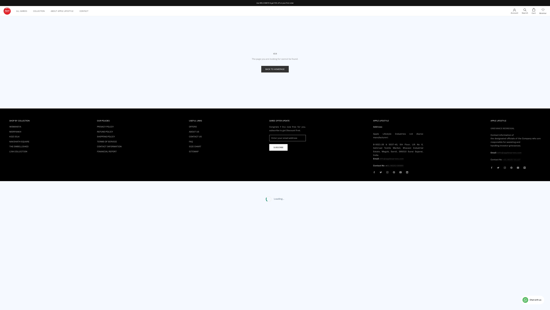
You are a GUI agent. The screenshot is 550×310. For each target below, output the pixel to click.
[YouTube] (400, 172)
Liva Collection (18, 151)
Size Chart (195, 146)
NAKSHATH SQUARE (19, 141)
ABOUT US (194, 131)
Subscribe (278, 147)
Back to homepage (275, 69)
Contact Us (195, 136)
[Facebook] (374, 172)
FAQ (191, 141)
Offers (193, 126)
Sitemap (194, 151)
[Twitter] (381, 172)
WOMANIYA (15, 126)
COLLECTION (39, 11)
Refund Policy (105, 131)
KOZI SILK (14, 136)
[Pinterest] (394, 172)
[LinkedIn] (407, 172)
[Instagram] (387, 172)
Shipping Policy (106, 136)
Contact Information (109, 146)
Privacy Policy (105, 126)
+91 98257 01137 (511, 159)
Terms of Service (107, 141)
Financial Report (107, 151)
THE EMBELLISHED (19, 146)
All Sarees (21, 11)
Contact (83, 11)
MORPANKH (15, 131)
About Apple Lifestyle (62, 11)
